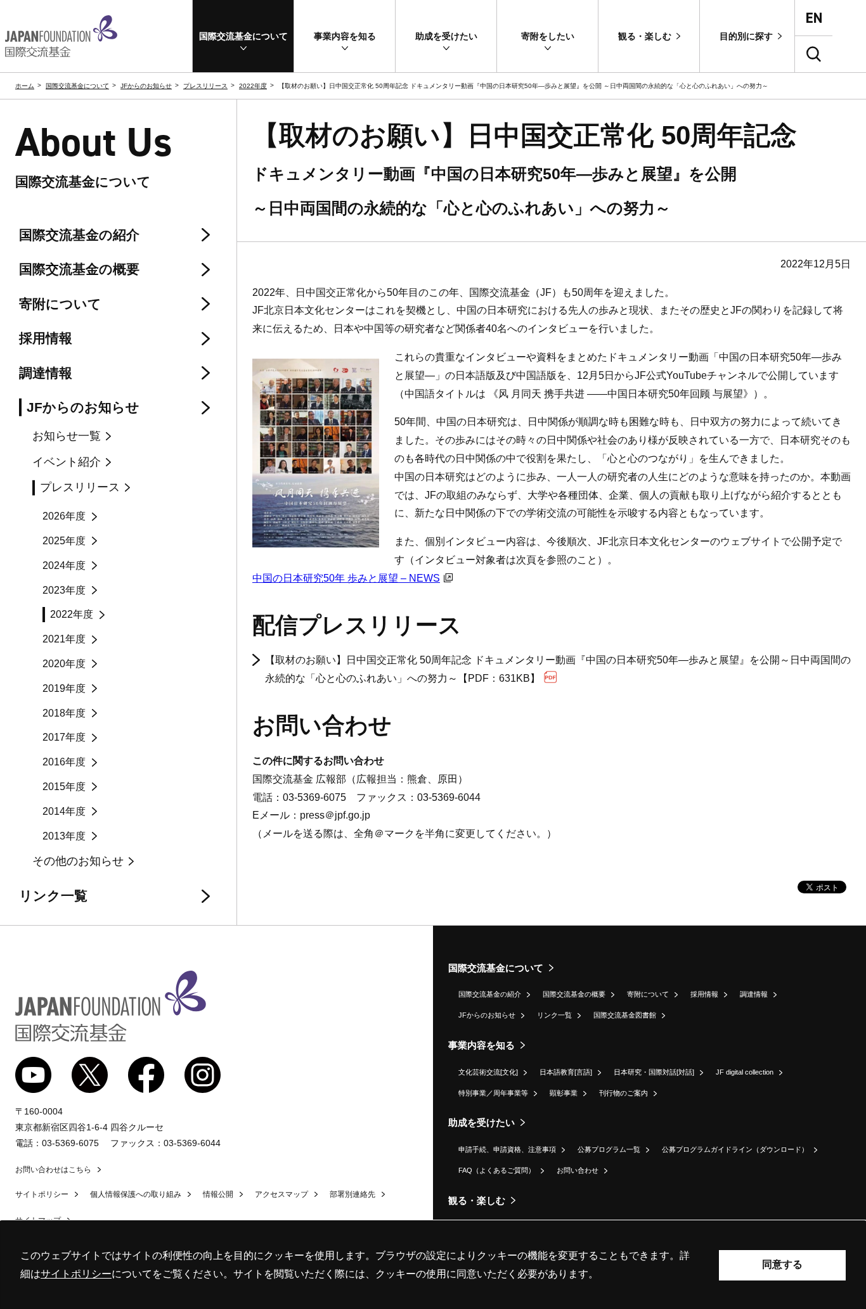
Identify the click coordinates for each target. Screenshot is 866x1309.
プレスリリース (205, 85)
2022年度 (253, 85)
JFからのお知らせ (146, 85)
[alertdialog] (433, 1265)
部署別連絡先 (352, 1194)
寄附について (648, 994)
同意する (782, 1264)
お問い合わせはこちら (53, 1169)
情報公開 (218, 1194)
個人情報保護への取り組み (135, 1194)
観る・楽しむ (476, 1200)
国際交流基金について (77, 85)
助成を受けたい (481, 1122)
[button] (243, 36)
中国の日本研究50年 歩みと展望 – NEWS (346, 578)
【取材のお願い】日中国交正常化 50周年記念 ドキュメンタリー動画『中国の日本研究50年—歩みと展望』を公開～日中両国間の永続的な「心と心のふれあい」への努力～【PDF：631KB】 (558, 669)
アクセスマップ (281, 1194)
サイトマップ (38, 1220)
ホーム (24, 85)
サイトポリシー (41, 1194)
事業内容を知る (481, 1045)
